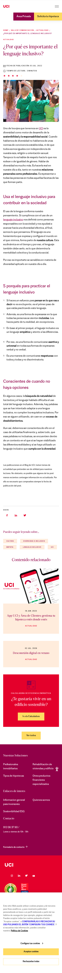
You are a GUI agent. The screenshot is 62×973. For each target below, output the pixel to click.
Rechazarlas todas (31, 961)
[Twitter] (26, 875)
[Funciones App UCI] (31, 586)
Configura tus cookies (30, 943)
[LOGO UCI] (31, 865)
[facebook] (7, 515)
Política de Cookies (19, 931)
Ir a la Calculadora (31, 716)
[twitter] (25, 515)
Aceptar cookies (31, 952)
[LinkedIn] (19, 875)
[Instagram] (11, 875)
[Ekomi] (10, 889)
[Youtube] (33, 875)
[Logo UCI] (12, 6)
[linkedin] (16, 515)
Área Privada (24, 16)
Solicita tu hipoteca (48, 16)
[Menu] (57, 6)
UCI (41, 128)
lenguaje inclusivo (13, 219)
